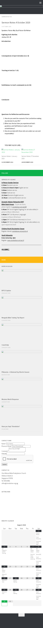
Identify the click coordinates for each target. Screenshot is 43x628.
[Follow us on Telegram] (37, 173)
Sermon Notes (7, 17)
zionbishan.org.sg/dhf (19, 207)
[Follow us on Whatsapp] (33, 173)
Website (4, 454)
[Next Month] (38, 525)
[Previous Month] (4, 525)
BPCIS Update (6, 291)
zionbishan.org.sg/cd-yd (20, 231)
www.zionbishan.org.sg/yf (15, 240)
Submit (4, 464)
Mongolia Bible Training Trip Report (13, 318)
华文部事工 (5, 250)
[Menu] (40, 2)
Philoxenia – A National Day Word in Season (15, 372)
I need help (5, 345)
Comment (5, 451)
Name (4, 444)
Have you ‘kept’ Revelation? (11, 426)
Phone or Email (7, 446)
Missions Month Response (10, 399)
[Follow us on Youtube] (40, 173)
